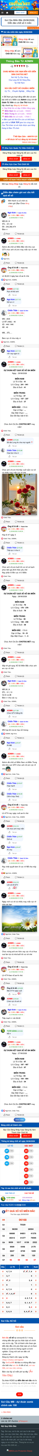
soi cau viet (10, 1368)
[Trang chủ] (19, 4)
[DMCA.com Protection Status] (19, 1450)
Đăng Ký (26, 159)
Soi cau (8, 1431)
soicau (19, 1368)
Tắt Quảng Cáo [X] (33, 28)
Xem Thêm (19, 1120)
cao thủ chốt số (10, 1445)
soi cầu (16, 1365)
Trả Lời (14, 295)
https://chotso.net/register (13, 1359)
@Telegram (23, 1421)
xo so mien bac (11, 1442)
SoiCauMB (10, 1362)
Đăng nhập (20, 13)
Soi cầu (5, 1337)
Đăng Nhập (13, 159)
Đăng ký (33, 13)
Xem (19, 1394)
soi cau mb (17, 1436)
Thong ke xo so (25, 1442)
